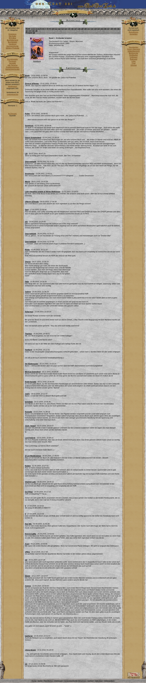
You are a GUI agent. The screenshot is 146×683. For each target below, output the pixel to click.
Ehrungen (82, 681)
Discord (134, 65)
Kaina (27, 114)
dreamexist (29, 174)
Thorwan (28, 334)
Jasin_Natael (30, 426)
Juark (27, 394)
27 (109, 29)
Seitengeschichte (71, 681)
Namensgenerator (12, 69)
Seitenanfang (109, 681)
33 (30, 31)
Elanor (27, 576)
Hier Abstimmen (134, 678)
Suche (76, 12)
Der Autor (12, 36)
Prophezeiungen (12, 67)
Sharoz (28, 262)
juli (26, 560)
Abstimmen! (12, 86)
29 (34, 33)
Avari (27, 544)
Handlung (12, 44)
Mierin (27, 182)
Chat (133, 63)
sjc (26, 664)
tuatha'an (29, 636)
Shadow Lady (30, 482)
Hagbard (28, 350)
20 (86, 29)
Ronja (27, 250)
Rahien (28, 466)
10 (53, 29)
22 (92, 29)
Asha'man (29, 312)
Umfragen (133, 57)
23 (95, 29)
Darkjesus (29, 126)
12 (59, 29)
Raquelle (28, 412)
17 (76, 29)
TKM (27, 282)
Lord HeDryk (30, 438)
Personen (12, 61)
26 (105, 29)
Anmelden (134, 34)
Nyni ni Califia (30, 534)
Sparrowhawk (30, 162)
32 (27, 31)
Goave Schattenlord (33, 138)
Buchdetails (12, 42)
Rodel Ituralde (30, 382)
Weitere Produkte (12, 48)
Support (90, 681)
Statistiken (99, 681)
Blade (27, 76)
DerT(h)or (29, 492)
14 (66, 29)
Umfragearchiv (12, 94)
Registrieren (133, 32)
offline (27, 552)
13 (63, 29)
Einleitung (12, 34)
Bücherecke (133, 53)
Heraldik (12, 63)
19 (82, 29)
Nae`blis (28, 524)
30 (115, 29)
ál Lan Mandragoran (33, 456)
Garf (27, 210)
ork (26, 222)
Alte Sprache (13, 65)
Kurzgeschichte (13, 46)
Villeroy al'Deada (32, 202)
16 (72, 29)
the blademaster (31, 364)
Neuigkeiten (133, 47)
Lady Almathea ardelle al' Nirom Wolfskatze (42, 192)
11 (56, 29)
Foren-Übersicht (133, 49)
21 (89, 29)
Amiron (28, 586)
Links (133, 61)
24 (99, 29)
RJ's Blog (12, 38)
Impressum (58, 681)
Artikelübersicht (134, 51)
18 (79, 29)
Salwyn (28, 292)
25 (102, 29)
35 (36, 31)
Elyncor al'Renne (32, 84)
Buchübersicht (12, 40)
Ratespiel (133, 59)
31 (118, 29)
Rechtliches (48, 681)
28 (112, 29)
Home (70, 12)
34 (33, 31)
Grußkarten (133, 55)
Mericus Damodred (32, 372)
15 (69, 29)
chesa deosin (30, 650)
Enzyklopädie (12, 59)
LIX (26, 154)
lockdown (29, 402)
